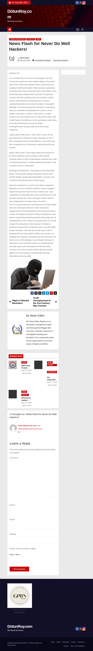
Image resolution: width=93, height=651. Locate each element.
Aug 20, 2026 (26, 403)
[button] (83, 29)
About (58, 642)
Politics (25, 394)
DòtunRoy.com (19, 626)
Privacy (66, 646)
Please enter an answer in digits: (23, 549)
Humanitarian (52, 372)
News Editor (24, 58)
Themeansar (11, 645)
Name (13, 505)
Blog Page (65, 642)
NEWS (38, 39)
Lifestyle (31, 39)
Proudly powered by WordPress (17, 643)
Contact (73, 642)
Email (12, 520)
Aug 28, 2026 (26, 370)
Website (13, 534)
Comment (14, 458)
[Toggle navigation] (77, 29)
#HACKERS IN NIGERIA (42, 60)
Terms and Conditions (77, 646)
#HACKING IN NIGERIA (60, 60)
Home (53, 642)
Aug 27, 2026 (52, 382)
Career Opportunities (17, 39)
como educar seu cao (27, 426)
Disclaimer (81, 642)
